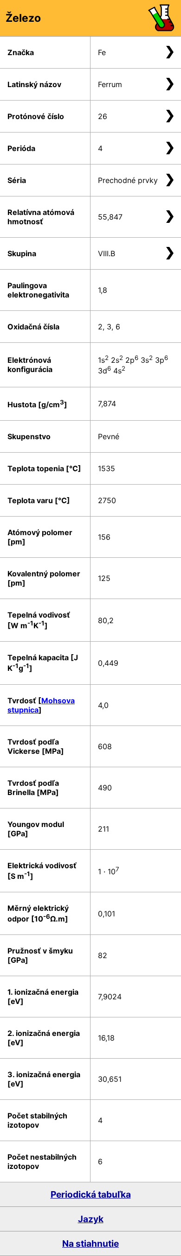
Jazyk (90, 1218)
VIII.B (106, 253)
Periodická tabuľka (91, 1194)
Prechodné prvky (128, 180)
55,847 (110, 216)
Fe (102, 52)
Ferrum (110, 84)
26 (102, 116)
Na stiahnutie (90, 1243)
